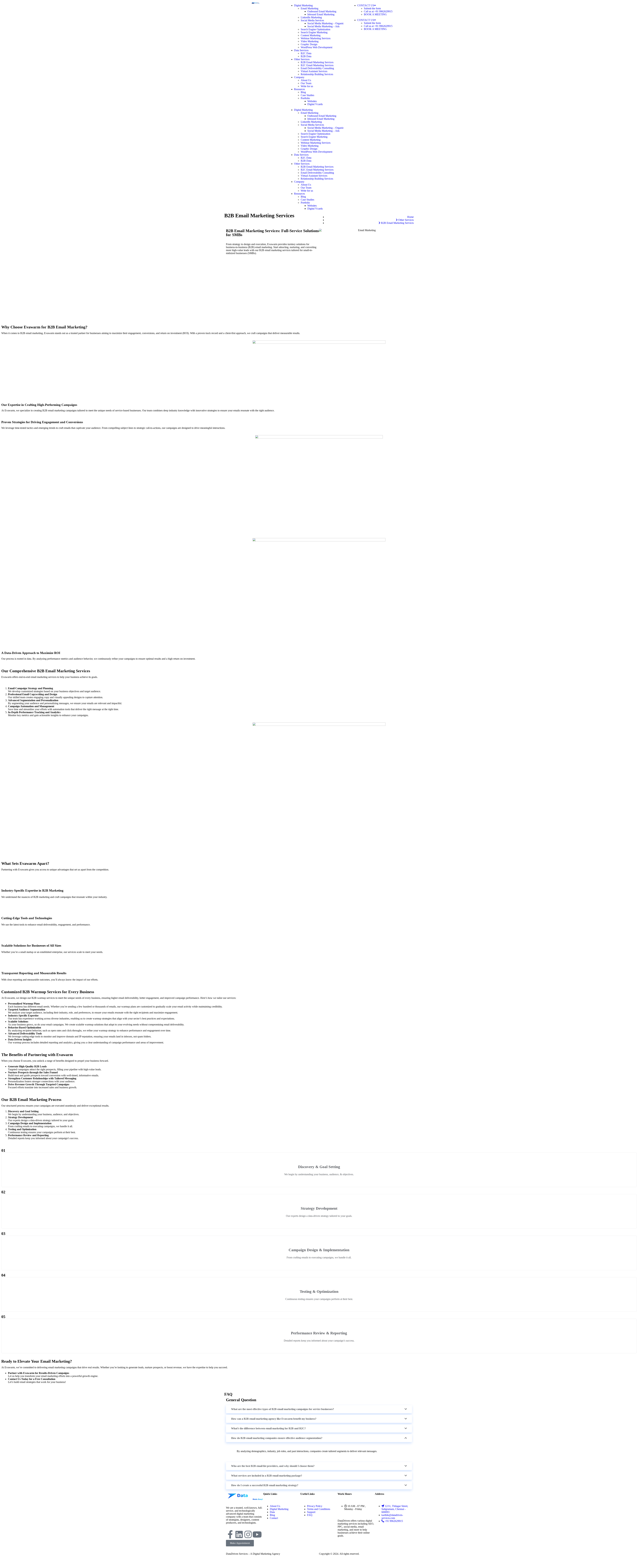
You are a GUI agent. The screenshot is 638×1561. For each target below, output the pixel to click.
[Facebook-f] (230, 1534)
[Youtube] (257, 1534)
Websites (312, 101)
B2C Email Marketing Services (317, 65)
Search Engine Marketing (314, 32)
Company (299, 77)
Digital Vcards (315, 104)
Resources (299, 89)
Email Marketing (309, 8)
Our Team (306, 83)
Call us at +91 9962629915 (378, 11)
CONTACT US (365, 5)
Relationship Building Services (317, 74)
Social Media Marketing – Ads (323, 26)
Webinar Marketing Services (315, 38)
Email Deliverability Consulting (317, 68)
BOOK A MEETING (375, 14)
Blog (303, 92)
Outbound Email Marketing (321, 11)
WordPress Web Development (316, 47)
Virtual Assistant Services (314, 71)
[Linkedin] (239, 1534)
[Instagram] (248, 1534)
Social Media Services (312, 20)
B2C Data (306, 53)
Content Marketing (310, 35)
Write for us (307, 86)
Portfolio (305, 98)
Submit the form (372, 8)
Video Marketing (310, 41)
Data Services (301, 50)
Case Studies (307, 95)
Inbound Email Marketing (320, 14)
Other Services (302, 59)
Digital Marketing (303, 5)
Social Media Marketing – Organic (325, 23)
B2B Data (306, 56)
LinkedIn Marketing (311, 17)
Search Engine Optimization (315, 29)
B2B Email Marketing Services (317, 62)
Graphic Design (309, 44)
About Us (306, 80)
